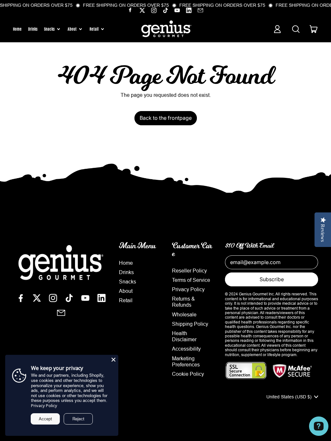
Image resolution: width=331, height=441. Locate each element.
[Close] (113, 359)
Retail (126, 300)
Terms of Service (191, 280)
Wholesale (184, 314)
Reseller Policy (189, 270)
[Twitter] (142, 11)
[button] (295, 29)
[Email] (200, 11)
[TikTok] (165, 11)
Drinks (32, 29)
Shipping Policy (190, 324)
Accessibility (186, 349)
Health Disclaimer (184, 336)
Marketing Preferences (186, 361)
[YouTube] (177, 11)
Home (17, 29)
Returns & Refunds (183, 302)
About (126, 291)
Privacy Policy (188, 289)
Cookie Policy (188, 374)
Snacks (127, 281)
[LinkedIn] (189, 11)
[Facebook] (130, 11)
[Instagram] (154, 11)
